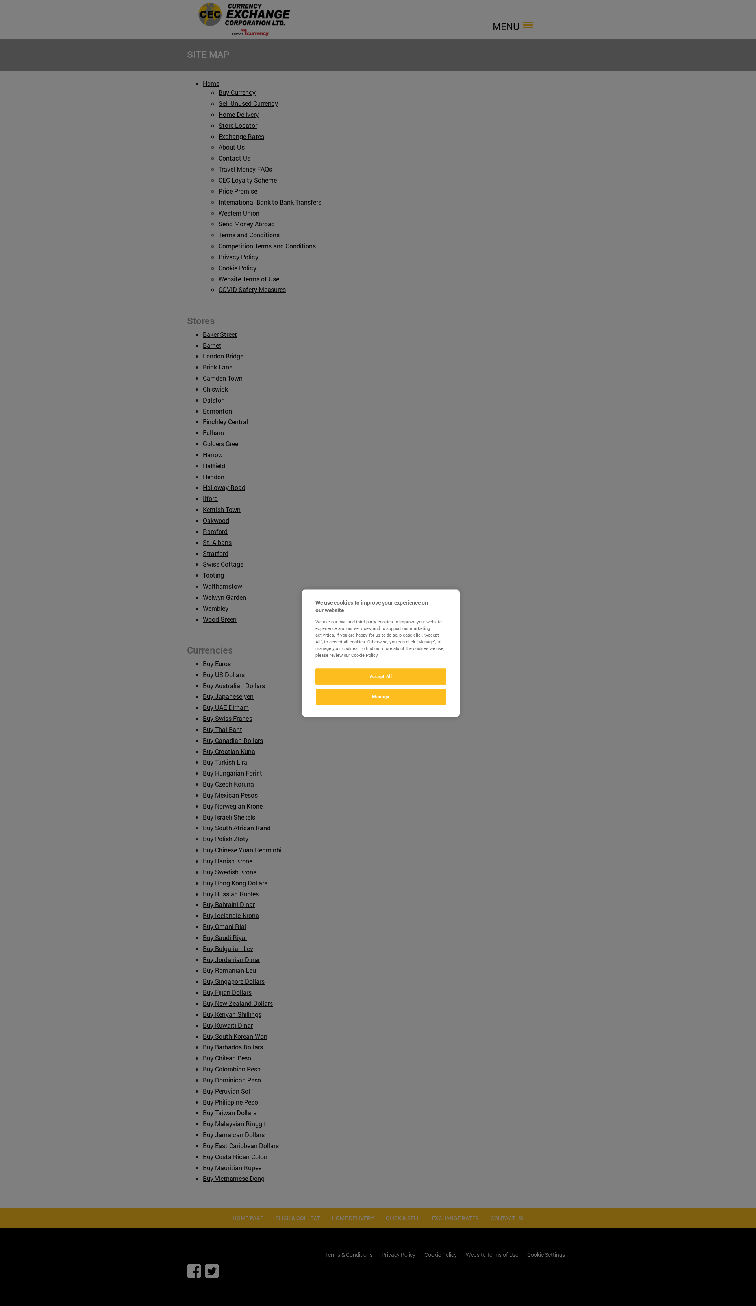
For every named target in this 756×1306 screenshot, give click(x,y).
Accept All (381, 676)
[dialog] (381, 653)
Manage (380, 697)
